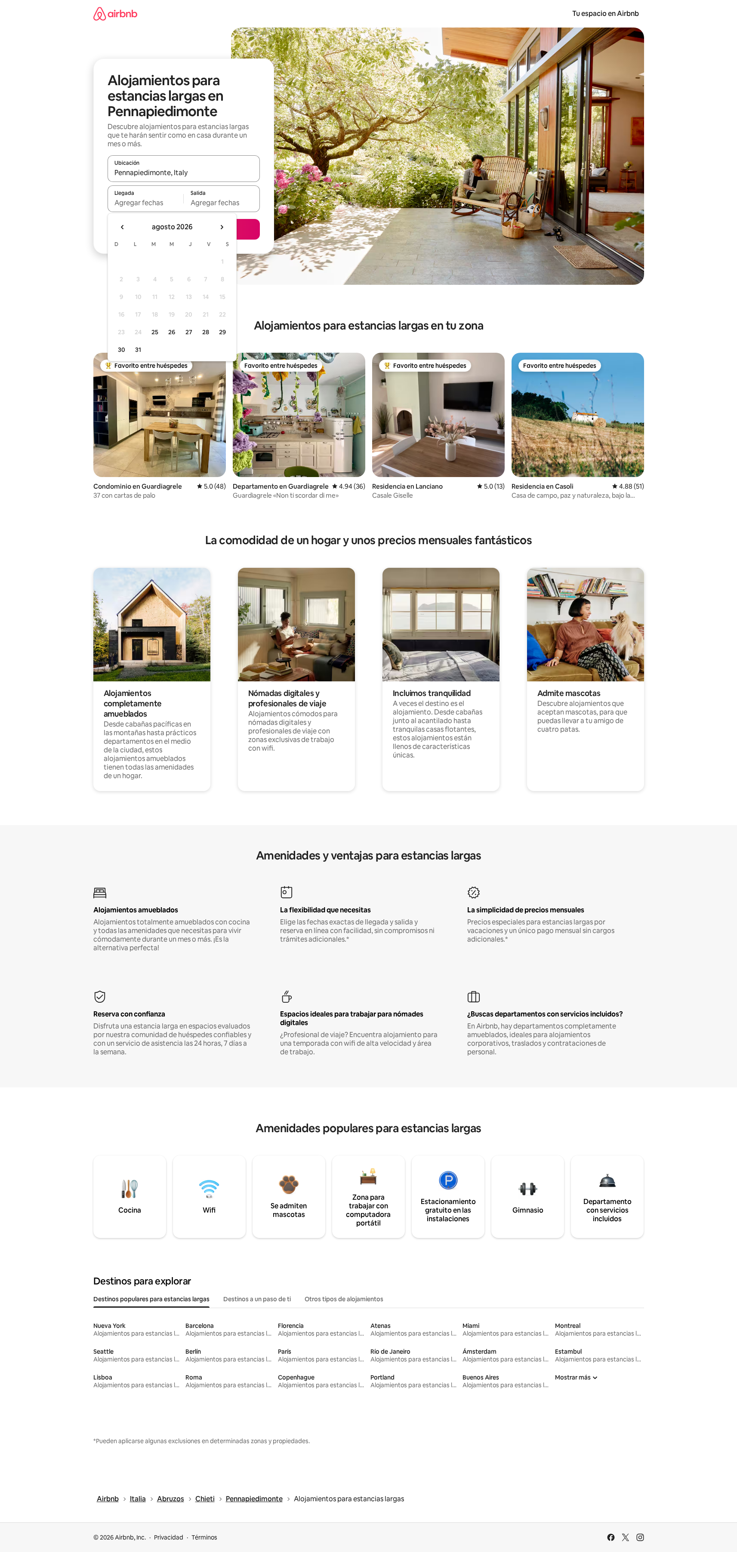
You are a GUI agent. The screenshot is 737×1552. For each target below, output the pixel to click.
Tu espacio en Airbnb (605, 13)
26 (171, 332)
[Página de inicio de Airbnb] (115, 13)
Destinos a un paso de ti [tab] (257, 1299)
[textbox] (145, 202)
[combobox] (183, 172)
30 (121, 350)
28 (205, 332)
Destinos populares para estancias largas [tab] (151, 1299)
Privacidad (168, 1537)
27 (188, 332)
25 (154, 332)
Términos (204, 1537)
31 (138, 350)
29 (222, 332)
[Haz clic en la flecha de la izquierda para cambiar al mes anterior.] (122, 227)
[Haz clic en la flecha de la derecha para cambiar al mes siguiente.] (221, 227)
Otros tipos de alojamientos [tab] (344, 1299)
